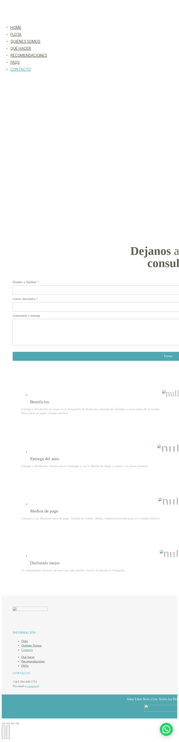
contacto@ (33, 686)
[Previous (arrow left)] (3, 732)
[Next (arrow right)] (8, 732)
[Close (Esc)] (3, 723)
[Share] (8, 723)
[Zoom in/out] (17, 723)
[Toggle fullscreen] (12, 723)
